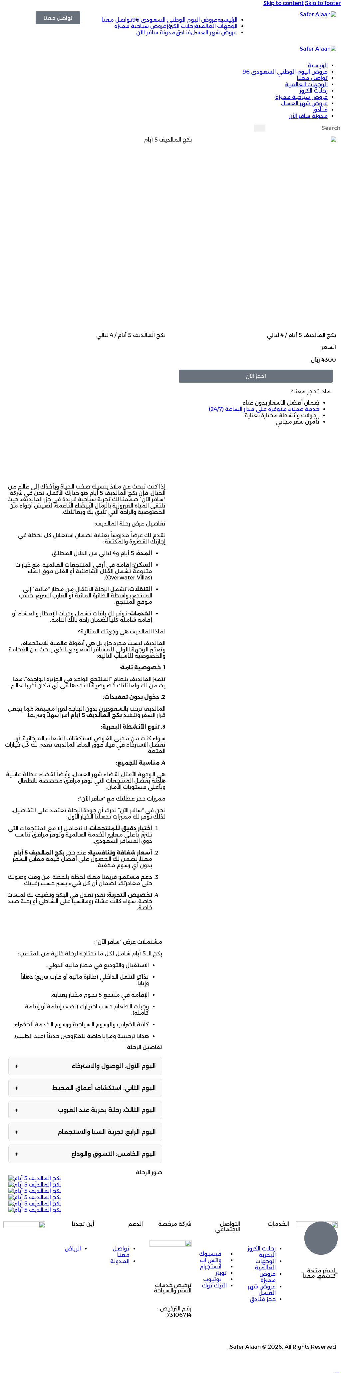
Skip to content (283, 3)
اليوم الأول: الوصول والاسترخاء (85, 1066)
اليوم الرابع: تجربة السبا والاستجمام (85, 1132)
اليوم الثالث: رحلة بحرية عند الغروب (85, 1110)
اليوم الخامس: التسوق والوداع (85, 1154)
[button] (162, 49)
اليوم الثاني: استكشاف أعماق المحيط (85, 1088)
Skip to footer (323, 3)
